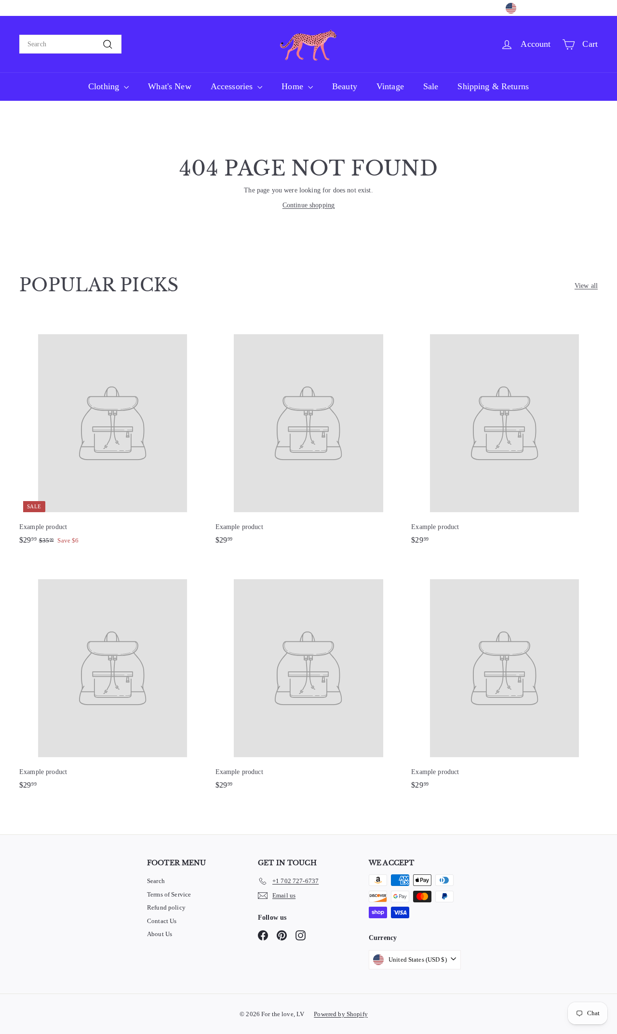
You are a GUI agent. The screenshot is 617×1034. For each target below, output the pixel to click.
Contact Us (161, 921)
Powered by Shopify (341, 1014)
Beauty (344, 86)
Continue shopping (308, 205)
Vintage (390, 86)
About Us (159, 934)
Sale (431, 86)
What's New (169, 86)
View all (586, 285)
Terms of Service (169, 894)
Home (294, 86)
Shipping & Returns (493, 86)
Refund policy (166, 907)
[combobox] (70, 44)
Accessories (233, 86)
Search (156, 880)
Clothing (104, 86)
